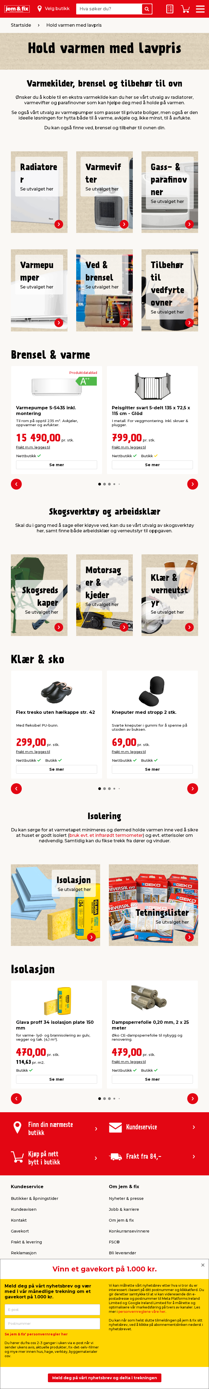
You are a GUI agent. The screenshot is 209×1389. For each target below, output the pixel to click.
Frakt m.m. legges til (33, 447)
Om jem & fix (121, 1220)
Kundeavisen (23, 1209)
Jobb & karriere (124, 1209)
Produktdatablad (83, 373)
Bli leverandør (122, 1252)
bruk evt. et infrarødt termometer (106, 835)
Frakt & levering (26, 1242)
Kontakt (19, 1220)
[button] (99, 484)
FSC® (114, 1242)
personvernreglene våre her (141, 1312)
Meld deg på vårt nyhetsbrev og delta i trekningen (104, 1377)
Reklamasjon (23, 1252)
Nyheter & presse (126, 1198)
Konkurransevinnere (129, 1231)
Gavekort (20, 1231)
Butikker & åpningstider (34, 1198)
